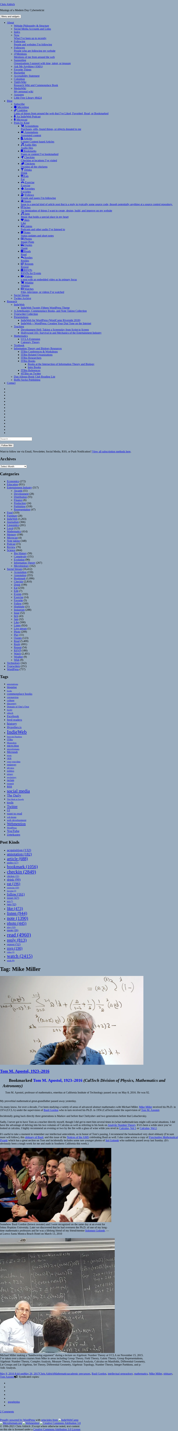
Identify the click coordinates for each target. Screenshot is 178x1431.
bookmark (22, 866)
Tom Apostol (7, 1376)
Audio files (29, 146)
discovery (11, 703)
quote (12, 930)
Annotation (20, 575)
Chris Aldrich (7, 4)
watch (20, 956)
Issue (16, 612)
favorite (11, 891)
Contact (11, 382)
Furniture (12, 515)
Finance (18, 500)
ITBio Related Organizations (36, 354)
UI (8, 810)
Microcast (21, 119)
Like (16, 622)
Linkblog (61, 112)
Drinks (26, 171)
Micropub (12, 751)
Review (11, 547)
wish (10, 960)
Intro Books (34, 367)
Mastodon (12, 742)
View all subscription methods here (111, 451)
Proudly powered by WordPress (18, 1419)
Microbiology (21, 565)
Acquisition (20, 572)
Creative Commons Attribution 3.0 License (56, 1429)
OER (9, 758)
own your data (13, 761)
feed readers (14, 719)
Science (11, 550)
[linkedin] (8, 1386)
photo (16, 923)
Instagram (19, 609)
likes (25, 221)
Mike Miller (145, 1106)
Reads (26, 253)
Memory (11, 534)
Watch (17, 653)
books (9, 691)
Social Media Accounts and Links (32, 28)
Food (10, 512)
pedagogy (11, 764)
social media (18, 790)
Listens (43, 228)
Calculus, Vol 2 (148, 1128)
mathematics (141, 1373)
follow (16, 894)
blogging (12, 687)
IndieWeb (19, 304)
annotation (19, 854)
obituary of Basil (34, 1137)
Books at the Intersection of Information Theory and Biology (61, 364)
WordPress (13, 669)
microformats (13, 749)
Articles (37, 140)
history (12, 723)
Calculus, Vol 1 (127, 1128)
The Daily (14, 795)
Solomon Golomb (95, 1230)
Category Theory (30, 342)
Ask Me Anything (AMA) (28, 66)
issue (13, 898)
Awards (18, 490)
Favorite (18, 600)
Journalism (13, 522)
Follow (18, 603)
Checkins (39, 159)
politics (10, 770)
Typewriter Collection (26, 313)
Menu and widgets (10, 16)
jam (11, 904)
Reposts (27, 265)
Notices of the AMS (78, 1137)
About (10, 22)
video (10, 952)
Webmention (16, 824)
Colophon (19, 78)
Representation (22, 509)
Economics (13, 481)
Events (17, 594)
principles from (49, 1419)
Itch (16, 616)
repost (14, 944)
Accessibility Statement (26, 75)
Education (12, 484)
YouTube (13, 831)
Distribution (20, 496)
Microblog (23, 107)
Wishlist (27, 284)
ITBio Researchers (31, 357)
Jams (44, 215)
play (11, 927)
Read (17, 641)
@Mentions (34, 55)
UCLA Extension (30, 339)
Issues (97, 203)
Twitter (12, 806)
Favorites (28, 190)
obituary (167, 1373)
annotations (12, 684)
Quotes (26, 247)
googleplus (14, 1401)
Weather (18, 656)
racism (10, 780)
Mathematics (21, 335)
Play (16, 634)
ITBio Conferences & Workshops (39, 351)
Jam (16, 619)
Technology (13, 663)
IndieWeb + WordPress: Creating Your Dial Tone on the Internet (56, 323)
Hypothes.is (14, 727)
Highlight (19, 606)
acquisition (19, 850)
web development (16, 820)
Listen (17, 625)
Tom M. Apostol (150, 1110)
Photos (27, 240)
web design (11, 817)
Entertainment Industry (19, 487)
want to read (14, 813)
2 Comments (7, 1411)
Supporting (42, 62)
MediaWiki (23, 90)
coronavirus (12, 697)
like (15, 908)
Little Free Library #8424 (28, 97)
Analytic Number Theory (121, 1125)
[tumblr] (8, 1390)
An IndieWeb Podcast (28, 116)
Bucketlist (19, 72)
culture (10, 700)
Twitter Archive (22, 298)
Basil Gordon (51, 1110)
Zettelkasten (13, 834)
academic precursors (79, 1373)
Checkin (18, 581)
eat (13, 884)
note (17, 918)
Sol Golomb (112, 1140)
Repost (18, 647)
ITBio (10, 739)
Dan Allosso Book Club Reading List (34, 376)
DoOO (9, 710)
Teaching (19, 326)
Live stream (20, 628)
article (17, 858)
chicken (13, 876)
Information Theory (24, 562)
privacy (10, 774)
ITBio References (30, 370)
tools (10, 802)
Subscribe (19, 104)
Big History (20, 553)
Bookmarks (39, 153)
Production (20, 503)
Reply (17, 644)
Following (33, 43)
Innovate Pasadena (14, 737)
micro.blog (13, 745)
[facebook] (8, 1394)
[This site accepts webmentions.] (31, 1423)
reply (17, 940)
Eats (25, 178)
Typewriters (13, 666)
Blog (9, 100)
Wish (16, 659)
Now (30, 37)
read (19, 934)
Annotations (31, 134)
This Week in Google (15, 799)
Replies (27, 259)
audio (12, 862)
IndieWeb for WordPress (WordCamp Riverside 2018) (50, 320)
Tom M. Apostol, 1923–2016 (24, 1071)
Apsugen (19, 94)
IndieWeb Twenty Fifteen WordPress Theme (45, 307)
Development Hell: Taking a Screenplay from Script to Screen (55, 329)
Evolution (19, 559)
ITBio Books (28, 360)
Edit (16, 590)
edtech (10, 713)
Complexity (20, 556)
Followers (34, 49)
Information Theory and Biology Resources (38, 348)
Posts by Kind (21, 122)
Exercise (27, 184)
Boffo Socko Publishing (27, 379)
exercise (13, 887)
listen (17, 913)
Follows (38, 196)
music (9, 755)
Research (12, 301)
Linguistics (13, 525)
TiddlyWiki (36, 84)
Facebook (13, 716)
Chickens (34, 165)
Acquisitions (51, 127)
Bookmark (20, 578)
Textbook (19, 345)
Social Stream (21, 295)
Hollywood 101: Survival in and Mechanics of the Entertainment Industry (61, 332)
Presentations (21, 317)
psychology (11, 777)
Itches (66, 209)
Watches (42, 290)
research (10, 784)
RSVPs (31, 272)
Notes (37, 234)
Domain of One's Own (18, 706)
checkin (21, 871)
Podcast (11, 543)
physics (10, 768)
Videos (49, 278)
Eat (16, 587)
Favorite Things (22, 69)
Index (17, 31)
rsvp (14, 948)
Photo (17, 631)
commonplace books (19, 693)
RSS (9, 786)
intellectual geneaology (120, 1373)
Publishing (20, 506)
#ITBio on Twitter (31, 373)
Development (21, 493)
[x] (8, 1398)
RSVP (17, 650)
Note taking (13, 540)
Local (10, 528)
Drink (17, 584)
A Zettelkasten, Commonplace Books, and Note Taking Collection (50, 310)
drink (14, 879)
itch (10, 901)
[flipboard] (8, 1383)
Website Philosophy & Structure (31, 25)
